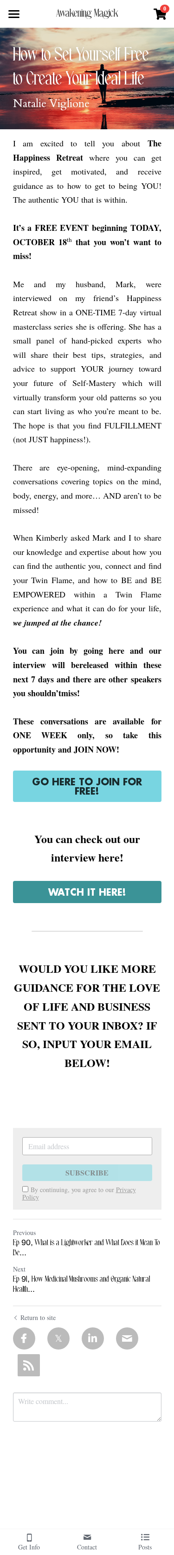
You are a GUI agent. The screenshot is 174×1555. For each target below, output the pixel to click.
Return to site (38, 1317)
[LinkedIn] (93, 1338)
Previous (24, 1232)
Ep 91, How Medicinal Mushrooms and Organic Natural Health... (81, 1285)
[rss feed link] (29, 1365)
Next (19, 1269)
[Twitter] (58, 1338)
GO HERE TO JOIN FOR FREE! (87, 786)
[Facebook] (24, 1338)
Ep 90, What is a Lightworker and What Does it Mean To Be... (86, 1248)
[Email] (127, 1338)
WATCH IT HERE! (87, 892)
